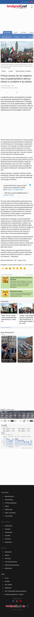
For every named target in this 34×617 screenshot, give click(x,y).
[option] (16, 496)
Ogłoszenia (4, 492)
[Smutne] (21, 268)
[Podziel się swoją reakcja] (6, 92)
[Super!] (6, 268)
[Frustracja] (24, 268)
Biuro (3, 574)
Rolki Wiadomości (7, 332)
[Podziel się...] (17, 92)
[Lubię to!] (3, 268)
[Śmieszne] (10, 268)
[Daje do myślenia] (14, 268)
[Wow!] (17, 268)
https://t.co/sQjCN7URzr (15, 189)
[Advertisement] (17, 15)
